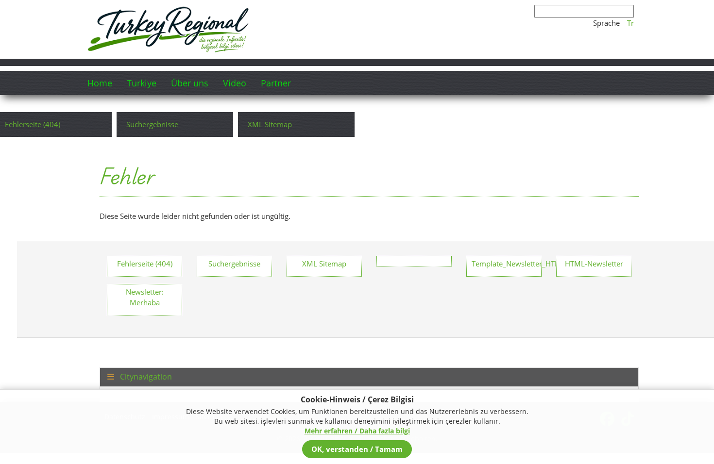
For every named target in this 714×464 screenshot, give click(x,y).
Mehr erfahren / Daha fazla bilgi (357, 430)
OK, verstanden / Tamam (357, 449)
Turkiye (141, 83)
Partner (276, 83)
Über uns (189, 83)
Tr (630, 23)
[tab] (369, 377)
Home (99, 83)
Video (234, 83)
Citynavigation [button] (145, 377)
